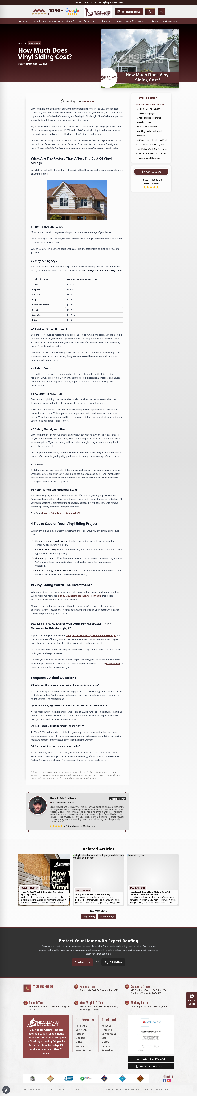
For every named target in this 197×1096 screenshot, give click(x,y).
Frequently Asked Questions (148, 158)
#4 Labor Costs (144, 122)
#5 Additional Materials (147, 126)
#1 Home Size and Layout (149, 109)
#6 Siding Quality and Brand (149, 131)
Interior (107, 21)
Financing (107, 1029)
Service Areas (141, 21)
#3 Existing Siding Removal (149, 118)
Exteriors (91, 21)
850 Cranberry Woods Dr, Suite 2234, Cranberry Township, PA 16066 (149, 992)
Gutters (80, 1045)
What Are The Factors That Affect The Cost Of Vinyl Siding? (152, 104)
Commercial (57, 21)
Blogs (20, 43)
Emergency (124, 21)
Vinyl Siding (34, 43)
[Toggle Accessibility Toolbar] (6, 1090)
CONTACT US (174, 21)
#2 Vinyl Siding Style (146, 113)
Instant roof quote (131, 11)
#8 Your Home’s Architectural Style (152, 140)
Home (24, 21)
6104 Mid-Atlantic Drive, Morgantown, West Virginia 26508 (99, 1008)
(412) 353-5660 (112, 663)
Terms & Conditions (64, 1089)
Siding (79, 1041)
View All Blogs (107, 916)
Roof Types (74, 21)
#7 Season (142, 135)
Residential (41, 21)
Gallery (105, 1041)
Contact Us (82, 962)
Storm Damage (83, 1049)
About (157, 21)
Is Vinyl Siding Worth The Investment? (152, 149)
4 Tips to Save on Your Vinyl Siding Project (152, 144)
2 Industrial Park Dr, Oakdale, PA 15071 (99, 990)
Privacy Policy (34, 1089)
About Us (106, 1025)
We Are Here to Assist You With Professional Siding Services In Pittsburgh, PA (152, 153)
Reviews (106, 1045)
